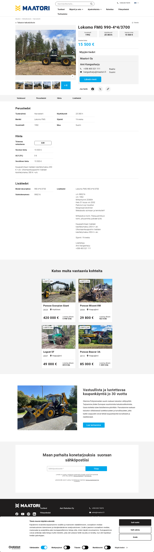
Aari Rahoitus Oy (67, 508)
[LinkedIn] (34, 514)
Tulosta (136, 22)
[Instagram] (28, 514)
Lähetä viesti (90, 79)
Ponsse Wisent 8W (90, 305)
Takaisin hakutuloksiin (26, 23)
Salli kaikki (135, 522)
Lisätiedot (77, 98)
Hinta (59, 98)
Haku (91, 4)
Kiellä (135, 537)
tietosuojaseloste (78, 476)
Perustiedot (41, 98)
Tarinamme (62, 14)
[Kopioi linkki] (108, 89)
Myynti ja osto (75, 9)
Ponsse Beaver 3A (90, 352)
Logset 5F (48, 352)
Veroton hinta (82, 40)
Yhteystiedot (123, 9)
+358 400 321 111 (92, 68)
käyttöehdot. (88, 476)
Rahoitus (110, 9)
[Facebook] (16, 514)
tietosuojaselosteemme (92, 480)
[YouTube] (22, 514)
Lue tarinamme (94, 425)
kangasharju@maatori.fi (95, 72)
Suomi (136, 3)
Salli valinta (135, 530)
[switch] (67, 547)
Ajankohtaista (94, 9)
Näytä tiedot (119, 548)
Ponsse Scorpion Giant (56, 305)
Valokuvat (21, 98)
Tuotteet (61, 9)
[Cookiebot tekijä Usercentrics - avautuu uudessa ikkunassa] (14, 547)
